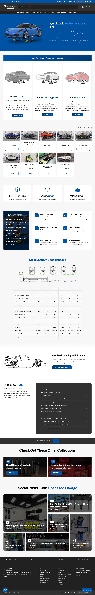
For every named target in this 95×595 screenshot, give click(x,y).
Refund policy (43, 582)
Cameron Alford (54, 508)
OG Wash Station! (16, 1)
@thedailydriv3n (76, 547)
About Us (60, 580)
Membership (61, 570)
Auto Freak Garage (10, 528)
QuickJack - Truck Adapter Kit (65, 165)
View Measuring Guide (61, 366)
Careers (60, 582)
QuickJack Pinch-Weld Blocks (47, 166)
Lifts (56, 440)
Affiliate (59, 572)
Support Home (79, 574)
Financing (60, 584)
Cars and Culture (62, 576)
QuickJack (11, 15)
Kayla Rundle (53, 528)
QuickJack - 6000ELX (12, 164)
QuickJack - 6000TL (29, 141)
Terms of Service (44, 580)
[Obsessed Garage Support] (86, 7)
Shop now (11, 472)
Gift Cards (42, 574)
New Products (43, 570)
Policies (41, 576)
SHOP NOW (17, 115)
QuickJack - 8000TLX (83, 142)
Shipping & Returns (44, 578)
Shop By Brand (72, 12)
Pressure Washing (36, 12)
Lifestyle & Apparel (61, 12)
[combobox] (48, 7)
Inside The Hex (71, 1)
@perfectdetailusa (10, 547)
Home (52, 12)
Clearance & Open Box (45, 572)
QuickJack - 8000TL (65, 142)
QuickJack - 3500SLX (12, 142)
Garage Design (62, 1)
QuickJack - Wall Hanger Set (30, 165)
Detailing (46, 12)
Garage (27, 12)
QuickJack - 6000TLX (47, 142)
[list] (47, 559)
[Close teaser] (8, 587)
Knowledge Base (62, 578)
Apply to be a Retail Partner (64, 574)
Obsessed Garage (9, 592)
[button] (90, 7)
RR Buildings (31, 547)
